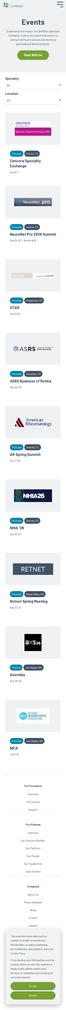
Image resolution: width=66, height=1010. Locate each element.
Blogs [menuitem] (33, 910)
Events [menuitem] (33, 917)
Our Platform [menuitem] (33, 848)
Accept (33, 985)
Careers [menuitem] (33, 925)
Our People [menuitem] (33, 856)
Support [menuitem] (33, 809)
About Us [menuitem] (33, 894)
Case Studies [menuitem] (33, 871)
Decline (33, 995)
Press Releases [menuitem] (33, 902)
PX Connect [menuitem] (33, 801)
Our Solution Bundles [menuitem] (33, 840)
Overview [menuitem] (33, 794)
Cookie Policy (18, 953)
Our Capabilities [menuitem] (33, 863)
